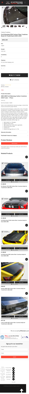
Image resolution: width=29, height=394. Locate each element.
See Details (8, 180)
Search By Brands (2, 377)
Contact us (8, 372)
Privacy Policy (8, 367)
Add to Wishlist (15, 182)
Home (2, 367)
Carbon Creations (5, 32)
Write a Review (5, 86)
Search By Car (2, 371)
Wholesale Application (8, 377)
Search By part (2, 374)
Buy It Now (15, 75)
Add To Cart (21, 180)
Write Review (14, 143)
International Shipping (8, 370)
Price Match (8, 374)
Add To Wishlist (15, 80)
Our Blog (2, 379)
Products (3, 369)
